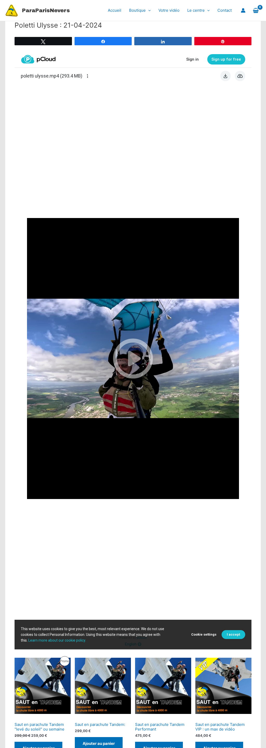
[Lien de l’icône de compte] (243, 10)
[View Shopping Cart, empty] (256, 10)
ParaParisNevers (46, 10)
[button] (148, 10)
